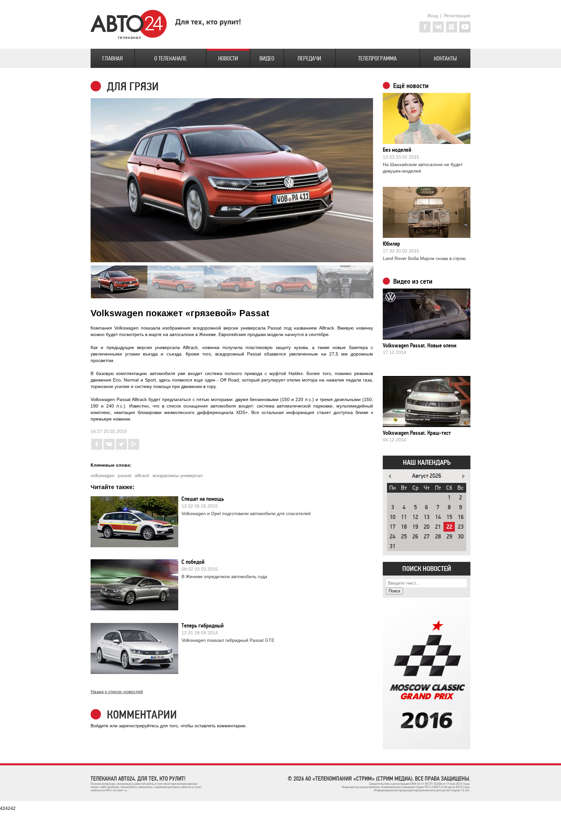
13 (427, 517)
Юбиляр (391, 243)
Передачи (309, 58)
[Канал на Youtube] (464, 26)
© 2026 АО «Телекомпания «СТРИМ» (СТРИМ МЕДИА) (350, 778)
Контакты (445, 58)
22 (449, 527)
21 (438, 527)
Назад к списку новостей (117, 691)
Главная (112, 58)
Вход (433, 15)
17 (392, 527)
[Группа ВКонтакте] (438, 26)
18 (404, 527)
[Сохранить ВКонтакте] (109, 448)
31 (392, 546)
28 (438, 536)
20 (427, 527)
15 (449, 517)
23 (461, 527)
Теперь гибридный (202, 625)
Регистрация (457, 15)
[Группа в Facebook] (424, 26)
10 (392, 517)
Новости (228, 58)
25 (404, 536)
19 (415, 527)
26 (415, 536)
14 (438, 517)
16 (461, 517)
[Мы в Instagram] (451, 26)
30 (461, 536)
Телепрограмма (377, 58)
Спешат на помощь (202, 498)
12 (415, 517)
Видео (266, 58)
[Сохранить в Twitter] (121, 448)
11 (404, 517)
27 (427, 536)
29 (449, 536)
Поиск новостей (426, 568)
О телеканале (170, 58)
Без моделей (397, 149)
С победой (193, 561)
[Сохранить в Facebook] (96, 448)
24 (392, 536)
